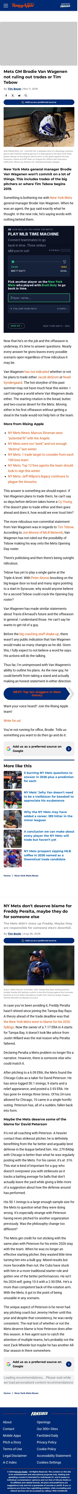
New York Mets (61, 198)
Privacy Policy (47, 1442)
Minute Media (20, 1472)
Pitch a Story (12, 1442)
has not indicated (36, 372)
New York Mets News (26, 875)
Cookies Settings (49, 1462)
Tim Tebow (65, 527)
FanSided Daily (47, 1435)
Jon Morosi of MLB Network (42, 532)
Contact (8, 1429)
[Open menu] (6, 5)
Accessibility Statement (54, 1456)
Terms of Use (12, 1449)
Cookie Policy (46, 1449)
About (7, 1422)
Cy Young (65, 502)
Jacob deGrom (48, 377)
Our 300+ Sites (47, 1429)
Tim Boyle (14, 88)
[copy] (25, 95)
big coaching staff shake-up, (39, 634)
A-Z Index (10, 1462)
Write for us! (12, 721)
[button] (39, 309)
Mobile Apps (12, 1435)
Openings (43, 1422)
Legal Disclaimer (15, 1456)
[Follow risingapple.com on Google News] (68, 749)
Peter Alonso (40, 578)
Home (7, 875)
